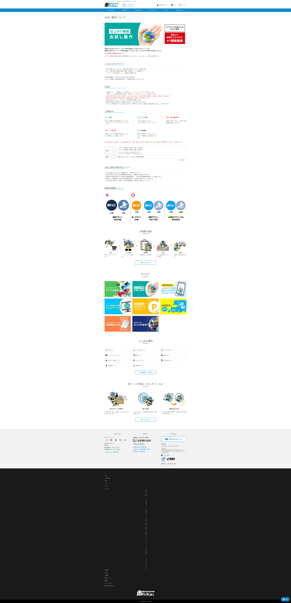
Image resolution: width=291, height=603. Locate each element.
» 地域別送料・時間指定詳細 (139, 447)
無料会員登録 (105, 570)
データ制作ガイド (138, 10)
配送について (105, 486)
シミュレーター (152, 10)
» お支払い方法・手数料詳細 (111, 452)
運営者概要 (104, 580)
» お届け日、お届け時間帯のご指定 (141, 449)
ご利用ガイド (125, 10)
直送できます (105, 572)
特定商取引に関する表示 (108, 585)
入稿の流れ (104, 480)
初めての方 (104, 475)
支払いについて (105, 488)
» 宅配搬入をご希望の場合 (139, 451)
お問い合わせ (179, 10)
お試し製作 (146, 526)
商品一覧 (111, 10)
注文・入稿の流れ (106, 478)
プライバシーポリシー (107, 583)
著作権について (146, 536)
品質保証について (106, 577)
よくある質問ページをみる (145, 372)
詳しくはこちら (145, 262)
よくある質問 (166, 455)
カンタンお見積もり (146, 549)
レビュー (166, 10)
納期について (105, 483)
